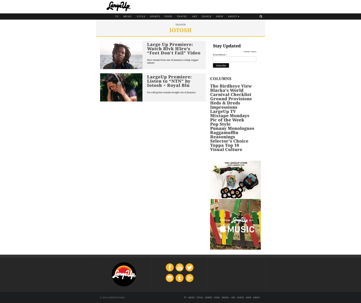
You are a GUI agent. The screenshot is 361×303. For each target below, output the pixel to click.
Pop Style (220, 124)
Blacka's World (227, 90)
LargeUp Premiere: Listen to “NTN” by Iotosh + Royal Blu (169, 81)
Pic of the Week (227, 120)
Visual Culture (226, 149)
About (232, 16)
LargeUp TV (223, 111)
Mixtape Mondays (229, 115)
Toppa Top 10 (224, 145)
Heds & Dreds (225, 103)
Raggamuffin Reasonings (224, 135)
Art (194, 16)
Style (141, 16)
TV (117, 16)
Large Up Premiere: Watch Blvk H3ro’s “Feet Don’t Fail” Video (174, 48)
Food (168, 16)
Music (128, 16)
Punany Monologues (232, 128)
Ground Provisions (231, 99)
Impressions (223, 107)
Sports (155, 16)
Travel (182, 16)
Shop (219, 16)
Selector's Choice (229, 141)
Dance (207, 16)
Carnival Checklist (230, 94)
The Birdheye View (231, 86)
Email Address (220, 54)
